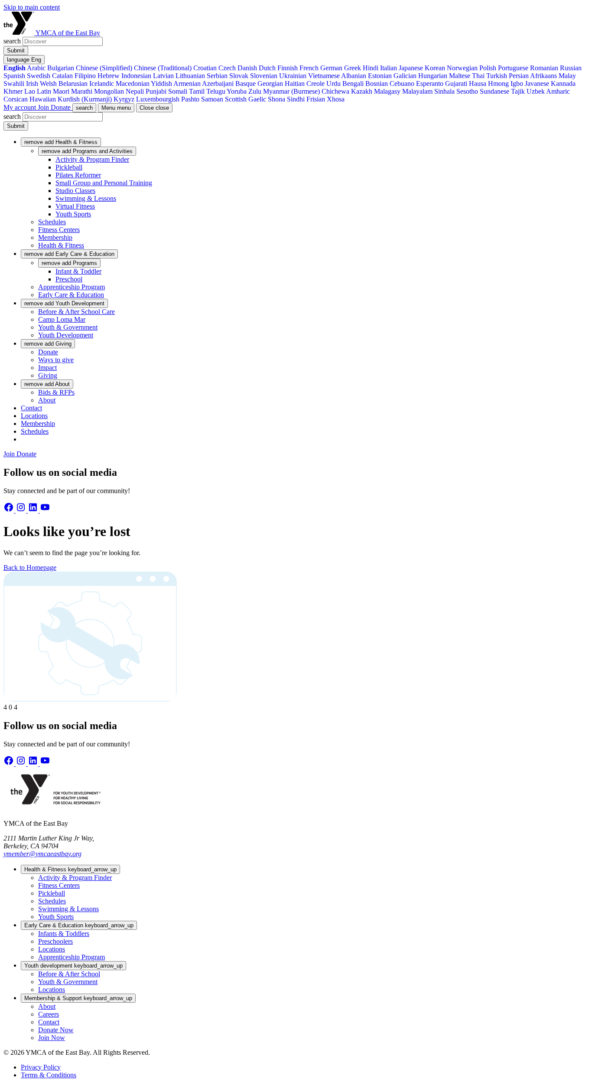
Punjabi (156, 91)
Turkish (496, 75)
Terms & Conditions (48, 1075)
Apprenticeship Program (71, 287)
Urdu (333, 83)
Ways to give (56, 359)
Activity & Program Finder (92, 159)
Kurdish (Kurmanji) (85, 99)
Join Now (51, 1037)
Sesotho (467, 91)
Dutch (267, 68)
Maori (61, 91)
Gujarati (456, 83)
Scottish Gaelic (245, 99)
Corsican (15, 99)
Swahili (13, 83)
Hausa (477, 83)
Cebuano (402, 83)
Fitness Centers (59, 229)
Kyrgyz (124, 99)
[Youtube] (45, 510)
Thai (478, 75)
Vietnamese (324, 75)
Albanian (353, 75)
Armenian (187, 83)
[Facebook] (9, 510)
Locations (34, 415)
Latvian (163, 75)
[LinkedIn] (34, 510)
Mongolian (109, 91)
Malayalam (417, 91)
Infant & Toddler (78, 271)
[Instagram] (22, 510)
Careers (48, 1014)
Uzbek (536, 91)
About (46, 400)
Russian (571, 68)
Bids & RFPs (56, 392)
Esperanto (429, 83)
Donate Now (56, 1030)
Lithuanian (190, 75)
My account (20, 107)
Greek (352, 68)
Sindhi (296, 99)
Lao (29, 91)
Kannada (563, 83)
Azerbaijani (218, 83)
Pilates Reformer (78, 175)
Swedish (38, 75)
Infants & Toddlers (63, 933)
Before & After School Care (76, 311)
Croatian (205, 68)
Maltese (459, 75)
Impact (47, 367)
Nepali (135, 91)
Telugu (215, 91)
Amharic (558, 91)
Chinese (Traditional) (163, 68)
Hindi (370, 68)
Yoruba (237, 91)
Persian (519, 75)
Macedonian (133, 83)
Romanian (544, 68)
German (331, 68)
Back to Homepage (29, 567)
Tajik (518, 91)
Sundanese (494, 91)
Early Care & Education (71, 294)
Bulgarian (60, 68)
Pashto (190, 99)
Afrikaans (543, 75)
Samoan (212, 99)
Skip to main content (31, 7)
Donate (61, 107)
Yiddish (161, 83)
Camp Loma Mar (61, 319)
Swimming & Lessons (85, 198)
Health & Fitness (61, 245)
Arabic (36, 68)
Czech (227, 68)
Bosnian (376, 83)
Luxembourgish (157, 99)
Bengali (353, 83)
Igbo (517, 83)
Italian (388, 68)
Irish (32, 83)
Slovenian (263, 75)
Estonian (380, 75)
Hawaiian (42, 99)
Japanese (411, 68)
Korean (435, 68)
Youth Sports (73, 214)
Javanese (537, 83)
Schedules (52, 222)
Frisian (315, 99)
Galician (405, 75)
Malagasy (387, 91)
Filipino (85, 75)
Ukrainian (292, 75)
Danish (247, 68)
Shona (276, 99)
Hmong (498, 83)
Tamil (197, 91)
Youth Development (65, 335)
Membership (55, 237)
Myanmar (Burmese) (291, 91)
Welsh (48, 83)
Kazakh (361, 91)
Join (44, 107)
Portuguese (513, 68)
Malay (567, 75)
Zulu (254, 91)
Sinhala (444, 91)
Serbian (217, 75)
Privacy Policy (41, 1067)
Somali (177, 91)
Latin (44, 91)
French (309, 68)
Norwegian (462, 68)
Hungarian (432, 75)
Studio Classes (75, 190)
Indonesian (136, 75)
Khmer (13, 91)
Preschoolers (55, 941)
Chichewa (335, 91)
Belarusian (73, 83)
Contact (31, 408)
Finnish (287, 68)
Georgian (270, 83)
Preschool (68, 279)
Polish (487, 68)
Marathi (81, 91)
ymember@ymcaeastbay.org (42, 853)
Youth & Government (68, 327)
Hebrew (109, 75)
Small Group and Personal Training (103, 182)
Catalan (62, 75)
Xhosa (336, 99)
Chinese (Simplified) (104, 68)
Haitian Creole (305, 83)
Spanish (14, 75)
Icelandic (101, 83)
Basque (245, 83)
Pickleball (68, 167)
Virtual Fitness (75, 206)
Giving (47, 375)
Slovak (238, 75)
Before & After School (69, 974)
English (14, 68)
